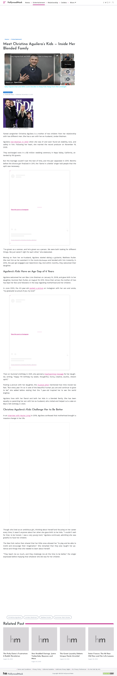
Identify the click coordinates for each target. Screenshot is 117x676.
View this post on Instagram (19, 209)
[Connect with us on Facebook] (103, 2)
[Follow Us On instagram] (107, 2)
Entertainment (39, 2)
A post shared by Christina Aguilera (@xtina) (23, 240)
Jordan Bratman (31, 617)
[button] (112, 2)
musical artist (43, 385)
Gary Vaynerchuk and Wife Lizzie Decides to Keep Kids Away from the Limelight (32, 56)
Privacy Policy (37, 669)
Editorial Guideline (48, 669)
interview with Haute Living (19, 416)
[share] (57, 55)
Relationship (53, 2)
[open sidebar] (4, 3)
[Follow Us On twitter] (105, 2)
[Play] (68, 72)
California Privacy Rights (63, 669)
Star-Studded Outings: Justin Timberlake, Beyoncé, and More (44, 656)
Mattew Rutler (46, 617)
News (27, 2)
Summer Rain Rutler (62, 617)
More (72, 2)
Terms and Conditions (24, 669)
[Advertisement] (58, 23)
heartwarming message (54, 374)
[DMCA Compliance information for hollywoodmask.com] (108, 673)
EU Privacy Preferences (79, 669)
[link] (7, 56)
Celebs (64, 2)
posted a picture (36, 288)
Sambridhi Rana (9, 94)
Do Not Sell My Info (94, 669)
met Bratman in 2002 (19, 142)
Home (7, 39)
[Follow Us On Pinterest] (109, 2)
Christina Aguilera (14, 617)
